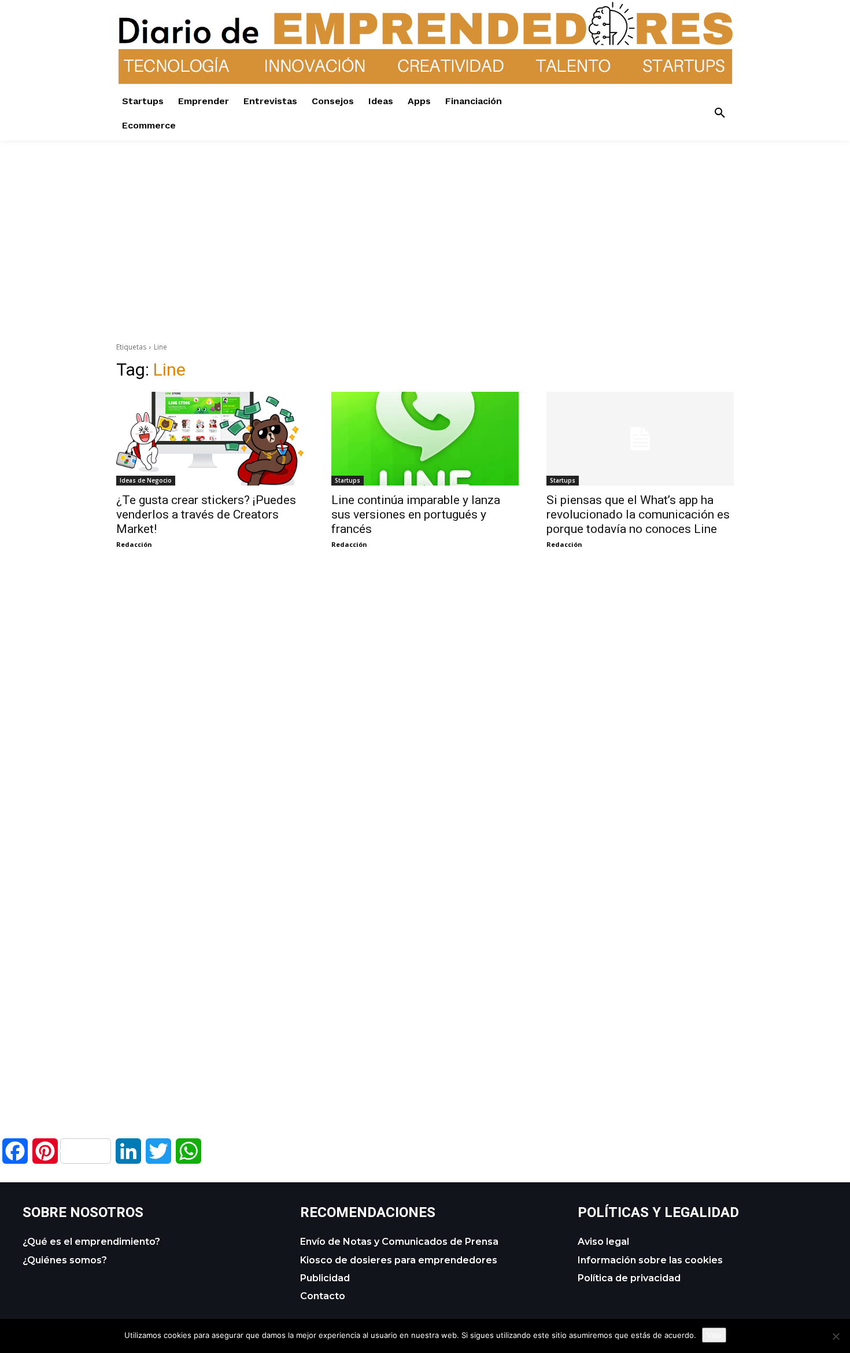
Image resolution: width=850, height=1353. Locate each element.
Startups (347, 480)
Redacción (134, 544)
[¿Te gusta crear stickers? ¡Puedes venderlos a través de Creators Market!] (210, 439)
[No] (835, 1336)
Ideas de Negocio (146, 480)
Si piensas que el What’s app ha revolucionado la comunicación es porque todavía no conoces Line (638, 514)
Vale (714, 1335)
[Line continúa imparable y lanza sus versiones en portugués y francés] (425, 439)
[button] (720, 113)
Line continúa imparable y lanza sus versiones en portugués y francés (415, 514)
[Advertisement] (425, 222)
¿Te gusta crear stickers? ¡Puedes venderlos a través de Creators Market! (206, 514)
